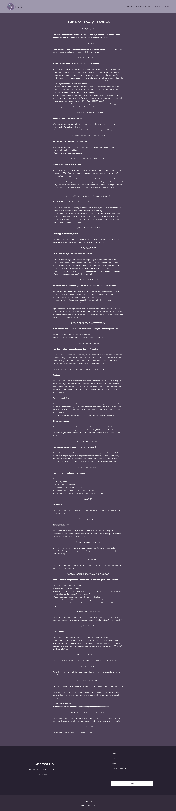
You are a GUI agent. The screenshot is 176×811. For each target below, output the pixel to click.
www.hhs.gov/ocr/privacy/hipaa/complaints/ (102, 271)
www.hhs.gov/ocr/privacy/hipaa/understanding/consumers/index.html (90, 461)
